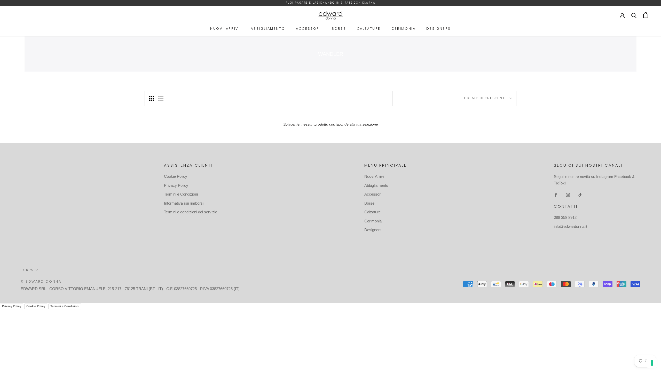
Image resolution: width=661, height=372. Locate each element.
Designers (438, 28)
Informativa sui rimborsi (183, 203)
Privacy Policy (176, 185)
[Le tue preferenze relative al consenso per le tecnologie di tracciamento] (652, 363)
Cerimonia (403, 28)
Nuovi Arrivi (225, 28)
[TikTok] (580, 195)
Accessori (308, 28)
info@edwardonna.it (570, 226)
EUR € (27, 269)
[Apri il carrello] (645, 15)
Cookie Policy (175, 176)
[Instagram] (568, 195)
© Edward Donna (41, 281)
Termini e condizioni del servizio (190, 212)
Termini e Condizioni (181, 194)
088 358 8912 (565, 217)
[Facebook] (556, 195)
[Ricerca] (634, 15)
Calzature (369, 28)
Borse (339, 28)
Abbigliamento (268, 28)
